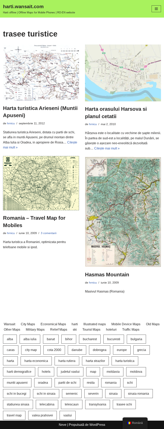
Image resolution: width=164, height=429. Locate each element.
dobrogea (99, 350)
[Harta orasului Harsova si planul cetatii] (123, 72)
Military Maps (35, 329)
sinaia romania (138, 393)
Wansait (9, 324)
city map (31, 350)
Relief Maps (58, 329)
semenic (72, 393)
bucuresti (113, 339)
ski (75, 329)
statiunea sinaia (18, 404)
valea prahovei (42, 415)
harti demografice (19, 371)
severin (93, 393)
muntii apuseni (17, 382)
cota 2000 (54, 350)
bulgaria (136, 339)
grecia (141, 350)
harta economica (36, 361)
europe (122, 350)
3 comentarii (48, 233)
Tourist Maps (91, 329)
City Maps (28, 324)
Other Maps (12, 329)
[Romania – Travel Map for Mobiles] (41, 183)
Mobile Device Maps (125, 324)
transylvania (97, 404)
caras (11, 350)
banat (51, 339)
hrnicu (11, 123)
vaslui (67, 415)
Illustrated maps (94, 324)
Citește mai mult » (107, 148)
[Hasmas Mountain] (123, 212)
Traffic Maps (130, 329)
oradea (43, 382)
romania (111, 382)
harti (75, 324)
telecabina (47, 404)
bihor (68, 339)
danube (77, 350)
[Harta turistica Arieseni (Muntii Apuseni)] (41, 72)
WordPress (97, 424)
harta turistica (124, 361)
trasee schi (124, 404)
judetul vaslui (70, 371)
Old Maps (153, 324)
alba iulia (29, 339)
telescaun (72, 404)
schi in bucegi (16, 393)
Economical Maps (53, 324)
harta (10, 361)
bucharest (90, 339)
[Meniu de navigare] (156, 8)
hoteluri (111, 329)
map (93, 371)
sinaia (113, 393)
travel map (14, 415)
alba (10, 339)
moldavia (113, 371)
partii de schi (67, 382)
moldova (136, 371)
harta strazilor (95, 361)
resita (91, 382)
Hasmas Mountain (107, 275)
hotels (46, 371)
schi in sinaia (46, 393)
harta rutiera (66, 361)
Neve (62, 424)
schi (130, 382)
